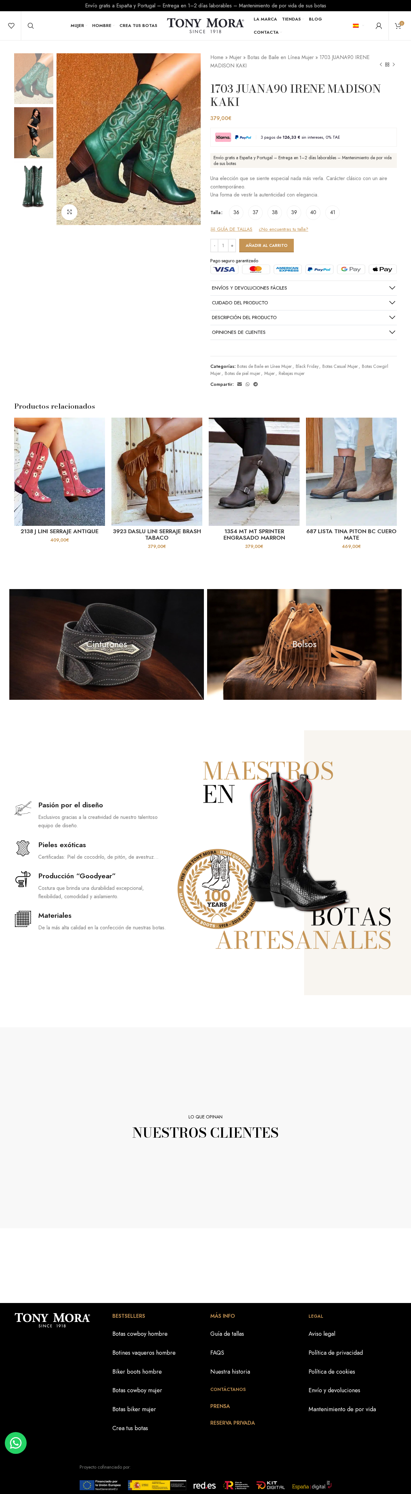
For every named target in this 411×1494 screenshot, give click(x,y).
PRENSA (220, 1406)
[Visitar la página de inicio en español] (205, 25)
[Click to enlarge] (69, 212)
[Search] (30, 25)
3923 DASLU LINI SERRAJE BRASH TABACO (157, 534)
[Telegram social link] (255, 384)
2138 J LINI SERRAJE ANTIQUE (60, 531)
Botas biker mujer (134, 1409)
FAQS (217, 1353)
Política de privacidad (336, 1353)
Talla (215, 212)
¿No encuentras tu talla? (283, 229)
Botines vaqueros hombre (144, 1353)
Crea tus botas (130, 1428)
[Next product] (393, 65)
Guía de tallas (227, 1334)
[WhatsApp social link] (247, 384)
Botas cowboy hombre (140, 1334)
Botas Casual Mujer (340, 366)
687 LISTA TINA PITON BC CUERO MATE (351, 534)
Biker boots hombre (137, 1372)
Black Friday (307, 366)
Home (216, 57)
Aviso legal (322, 1334)
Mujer (235, 57)
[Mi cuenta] (378, 25)
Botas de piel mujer (242, 373)
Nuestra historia (230, 1372)
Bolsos (305, 644)
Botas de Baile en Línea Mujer (280, 57)
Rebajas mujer (292, 373)
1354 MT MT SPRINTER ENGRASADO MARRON (254, 534)
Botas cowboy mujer (137, 1390)
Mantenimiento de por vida (342, 1409)
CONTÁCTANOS (228, 1389)
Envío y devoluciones (334, 1390)
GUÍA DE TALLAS (233, 229)
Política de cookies (332, 1372)
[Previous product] (381, 65)
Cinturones (106, 644)
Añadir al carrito (266, 245)
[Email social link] (239, 384)
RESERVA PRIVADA (232, 1423)
